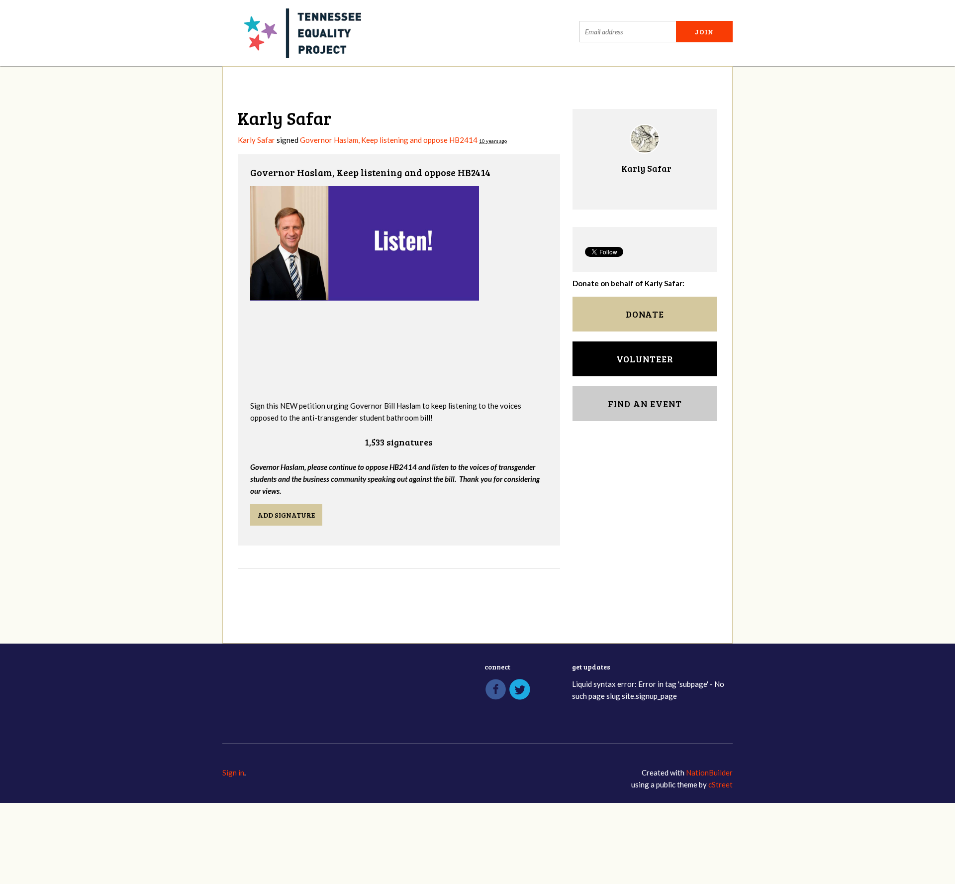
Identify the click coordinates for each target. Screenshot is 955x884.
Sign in (233, 772)
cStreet (720, 784)
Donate (645, 314)
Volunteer (644, 359)
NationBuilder (709, 772)
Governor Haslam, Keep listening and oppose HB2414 (389, 139)
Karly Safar (256, 139)
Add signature (286, 515)
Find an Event (645, 404)
